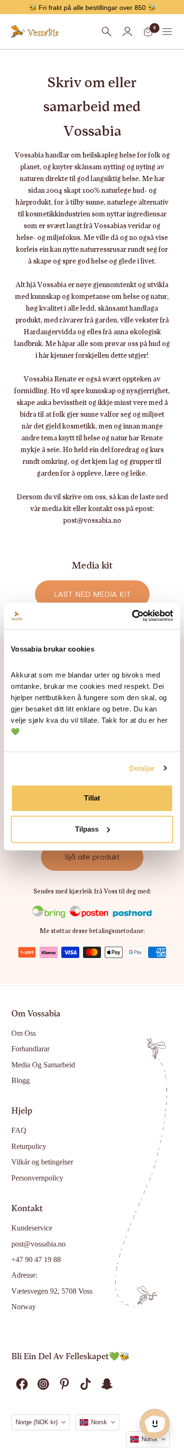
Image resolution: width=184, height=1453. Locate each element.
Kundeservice (31, 1228)
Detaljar (142, 768)
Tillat (92, 798)
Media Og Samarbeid (43, 1065)
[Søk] (106, 31)
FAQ (18, 1130)
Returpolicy (28, 1146)
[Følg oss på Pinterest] (64, 1384)
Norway (23, 1307)
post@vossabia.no (38, 1244)
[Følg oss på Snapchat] (106, 1384)
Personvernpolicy (37, 1178)
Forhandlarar (30, 1049)
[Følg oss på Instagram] (43, 1384)
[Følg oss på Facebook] (22, 1384)
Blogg (20, 1080)
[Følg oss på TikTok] (85, 1384)
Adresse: (24, 1275)
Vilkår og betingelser (42, 1162)
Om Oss (23, 1033)
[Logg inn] (127, 31)
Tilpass (87, 829)
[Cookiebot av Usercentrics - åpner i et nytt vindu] (132, 616)
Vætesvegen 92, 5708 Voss (51, 1291)
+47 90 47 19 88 (36, 1259)
